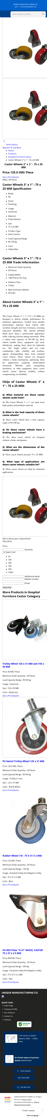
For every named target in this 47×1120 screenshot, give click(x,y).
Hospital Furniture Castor (19, 157)
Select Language (32, 1115)
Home (11, 150)
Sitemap (7, 1020)
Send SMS (25, 1078)
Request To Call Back (12, 147)
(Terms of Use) (26, 1099)
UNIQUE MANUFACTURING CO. (25, 5)
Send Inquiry (12, 144)
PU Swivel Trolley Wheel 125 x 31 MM (23, 761)
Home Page (8, 1005)
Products (12, 153)
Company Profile (10, 1009)
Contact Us (8, 1016)
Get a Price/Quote (11, 177)
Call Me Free (25, 1087)
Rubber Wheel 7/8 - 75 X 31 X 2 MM (22, 855)
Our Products (9, 1012)
